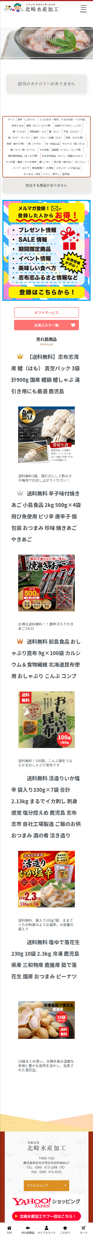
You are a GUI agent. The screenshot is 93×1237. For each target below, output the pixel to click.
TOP (9, 1233)
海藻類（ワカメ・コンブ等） (66, 149)
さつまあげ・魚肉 (48, 119)
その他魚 (44, 149)
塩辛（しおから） (27, 119)
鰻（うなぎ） (20, 131)
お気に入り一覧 (46, 325)
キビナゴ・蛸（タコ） (74, 143)
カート (84, 1233)
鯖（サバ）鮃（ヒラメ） (23, 149)
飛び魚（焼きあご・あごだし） (70, 162)
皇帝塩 (65, 174)
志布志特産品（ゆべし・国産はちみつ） (63, 155)
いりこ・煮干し (51, 174)
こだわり (65, 1233)
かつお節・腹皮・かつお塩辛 (21, 162)
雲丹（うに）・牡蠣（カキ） (48, 137)
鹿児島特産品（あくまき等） (23, 155)
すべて (11, 119)
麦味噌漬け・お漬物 (42, 168)
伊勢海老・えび (38, 131)
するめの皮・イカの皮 (73, 119)
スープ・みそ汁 (21, 168)
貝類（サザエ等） (75, 137)
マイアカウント (46, 1233)
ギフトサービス (46, 312)
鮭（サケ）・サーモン (19, 137)
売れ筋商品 (27, 1233)
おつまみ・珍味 (32, 174)
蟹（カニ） (55, 131)
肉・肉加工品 (52, 143)
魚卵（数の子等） (16, 143)
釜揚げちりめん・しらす (68, 125)
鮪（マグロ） (35, 143)
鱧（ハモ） (45, 162)
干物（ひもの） (71, 131)
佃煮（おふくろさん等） (39, 125)
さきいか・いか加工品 (68, 168)
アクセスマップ (37, 1185)
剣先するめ (18, 125)
